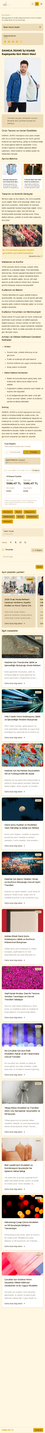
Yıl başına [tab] (35, 470)
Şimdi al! (38, 1430)
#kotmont (7, 512)
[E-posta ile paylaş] (20, 542)
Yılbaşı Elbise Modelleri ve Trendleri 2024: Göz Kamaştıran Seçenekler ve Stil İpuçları (22, 1111)
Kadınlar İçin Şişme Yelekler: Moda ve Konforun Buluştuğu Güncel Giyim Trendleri (22, 882)
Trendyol (31, 452)
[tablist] (22, 470)
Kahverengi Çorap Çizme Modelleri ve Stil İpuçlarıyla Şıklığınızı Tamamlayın (21, 1225)
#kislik (20, 517)
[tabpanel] (22, 483)
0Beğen (38, 550)
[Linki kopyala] (25, 542)
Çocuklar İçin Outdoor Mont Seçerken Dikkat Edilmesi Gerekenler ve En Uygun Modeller (20, 1282)
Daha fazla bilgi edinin (13, 623)
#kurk (18, 512)
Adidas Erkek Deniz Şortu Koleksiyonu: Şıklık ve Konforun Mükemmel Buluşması (19, 939)
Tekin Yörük (8, 531)
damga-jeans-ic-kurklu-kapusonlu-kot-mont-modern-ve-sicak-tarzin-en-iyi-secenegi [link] (22, 19)
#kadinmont (8, 517)
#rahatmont (32, 517)
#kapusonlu (30, 512)
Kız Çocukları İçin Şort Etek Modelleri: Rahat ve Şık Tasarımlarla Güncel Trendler (21, 1054)
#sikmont (7, 521)
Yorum (39, 567)
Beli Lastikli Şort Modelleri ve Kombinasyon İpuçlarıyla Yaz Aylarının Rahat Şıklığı (18, 1168)
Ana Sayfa (5, 15)
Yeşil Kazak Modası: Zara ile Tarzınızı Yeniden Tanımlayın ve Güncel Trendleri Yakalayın (22, 996)
